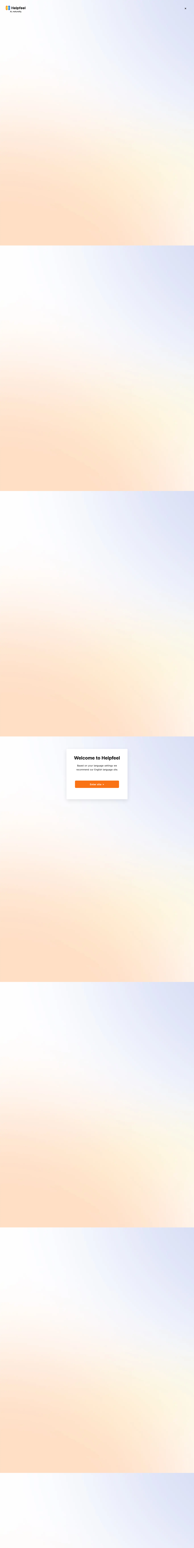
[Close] (185, 8)
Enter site (97, 784)
